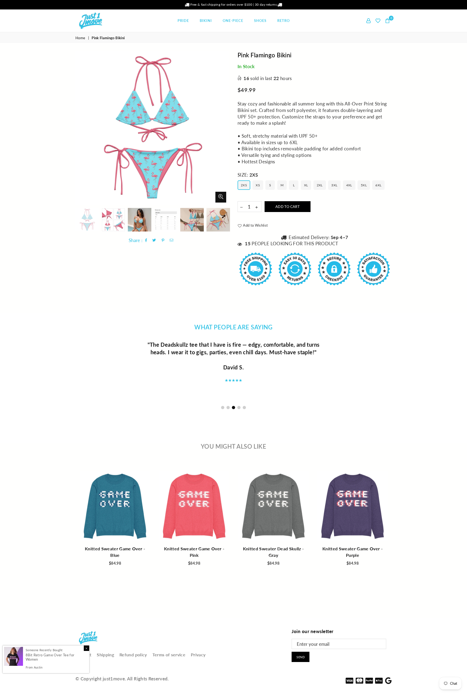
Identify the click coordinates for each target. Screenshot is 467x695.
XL (306, 185)
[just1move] (98, 20)
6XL (378, 185)
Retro (283, 20)
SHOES (260, 20)
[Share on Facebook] (146, 240)
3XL (334, 185)
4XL (349, 185)
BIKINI (206, 20)
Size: (248, 175)
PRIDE (183, 20)
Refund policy (133, 654)
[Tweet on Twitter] (154, 240)
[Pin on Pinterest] (163, 240)
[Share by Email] (171, 240)
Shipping (105, 654)
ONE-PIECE (233, 20)
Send (300, 657)
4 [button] (239, 407)
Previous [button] (80, 128)
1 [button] (222, 407)
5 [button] (244, 407)
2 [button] (228, 407)
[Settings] (368, 20)
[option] (152, 128)
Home (80, 38)
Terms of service (168, 654)
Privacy (198, 654)
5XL (364, 185)
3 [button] (233, 407)
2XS (244, 185)
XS (258, 185)
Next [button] (224, 128)
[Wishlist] (378, 20)
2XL (320, 185)
